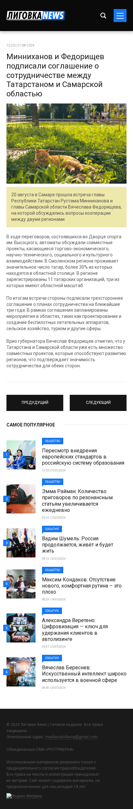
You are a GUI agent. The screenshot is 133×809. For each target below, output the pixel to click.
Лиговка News (36, 15)
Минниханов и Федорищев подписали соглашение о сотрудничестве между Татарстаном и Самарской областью (55, 75)
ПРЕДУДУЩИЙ (35, 400)
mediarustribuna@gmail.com (72, 737)
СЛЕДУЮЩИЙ (98, 400)
